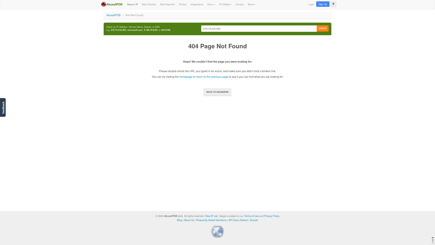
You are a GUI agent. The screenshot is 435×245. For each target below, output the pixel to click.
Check (322, 28)
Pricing (182, 4)
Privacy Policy (271, 216)
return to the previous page (212, 77)
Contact (240, 4)
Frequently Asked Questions (211, 220)
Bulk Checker (149, 4)
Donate (254, 220)
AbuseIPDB (113, 15)
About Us (189, 220)
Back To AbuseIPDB (217, 91)
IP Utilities (224, 4)
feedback (3, 108)
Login (311, 4)
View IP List (211, 216)
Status (243, 220)
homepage (185, 77)
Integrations (196, 4)
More (251, 4)
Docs (210, 4)
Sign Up (323, 4)
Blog (179, 220)
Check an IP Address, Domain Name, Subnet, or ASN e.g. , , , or (138, 28)
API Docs (234, 220)
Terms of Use (251, 216)
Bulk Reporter (167, 4)
